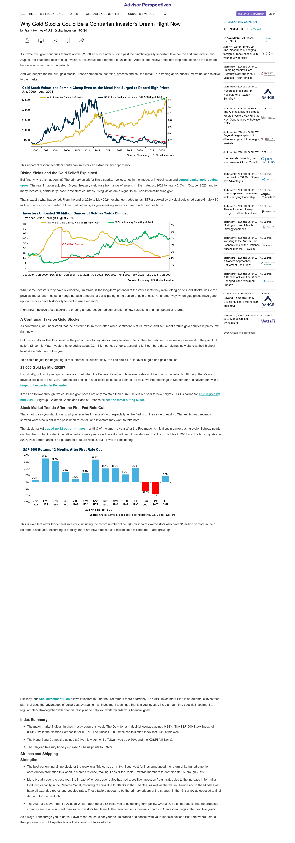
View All (257, 29)
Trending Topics (237, 29)
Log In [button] (272, 13)
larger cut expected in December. (44, 385)
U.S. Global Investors (62, 30)
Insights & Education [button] (45, 14)
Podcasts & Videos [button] (141, 14)
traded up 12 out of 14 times (65, 428)
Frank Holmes (33, 30)
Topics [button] (73, 14)
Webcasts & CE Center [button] (103, 14)
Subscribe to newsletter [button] (251, 13)
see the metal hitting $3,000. (126, 400)
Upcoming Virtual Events (238, 39)
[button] (27, 40)
